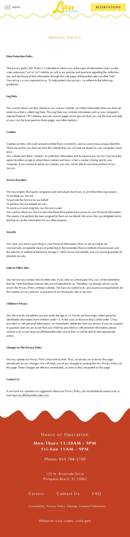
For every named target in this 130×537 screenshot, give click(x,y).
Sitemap (72, 506)
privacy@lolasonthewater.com (31, 395)
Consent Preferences (92, 506)
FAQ (96, 494)
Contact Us (68, 494)
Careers (36, 494)
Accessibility (37, 506)
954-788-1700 (72, 459)
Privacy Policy (56, 506)
